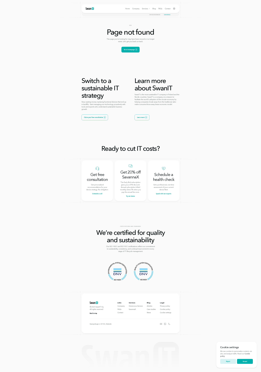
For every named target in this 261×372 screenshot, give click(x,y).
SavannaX (167, 15)
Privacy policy (165, 306)
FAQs (119, 309)
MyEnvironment (155, 15)
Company (121, 306)
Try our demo (130, 196)
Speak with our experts (163, 194)
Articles (149, 306)
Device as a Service (136, 306)
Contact (120, 312)
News (149, 312)
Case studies (151, 309)
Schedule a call (97, 194)
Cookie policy (165, 309)
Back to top (93, 313)
